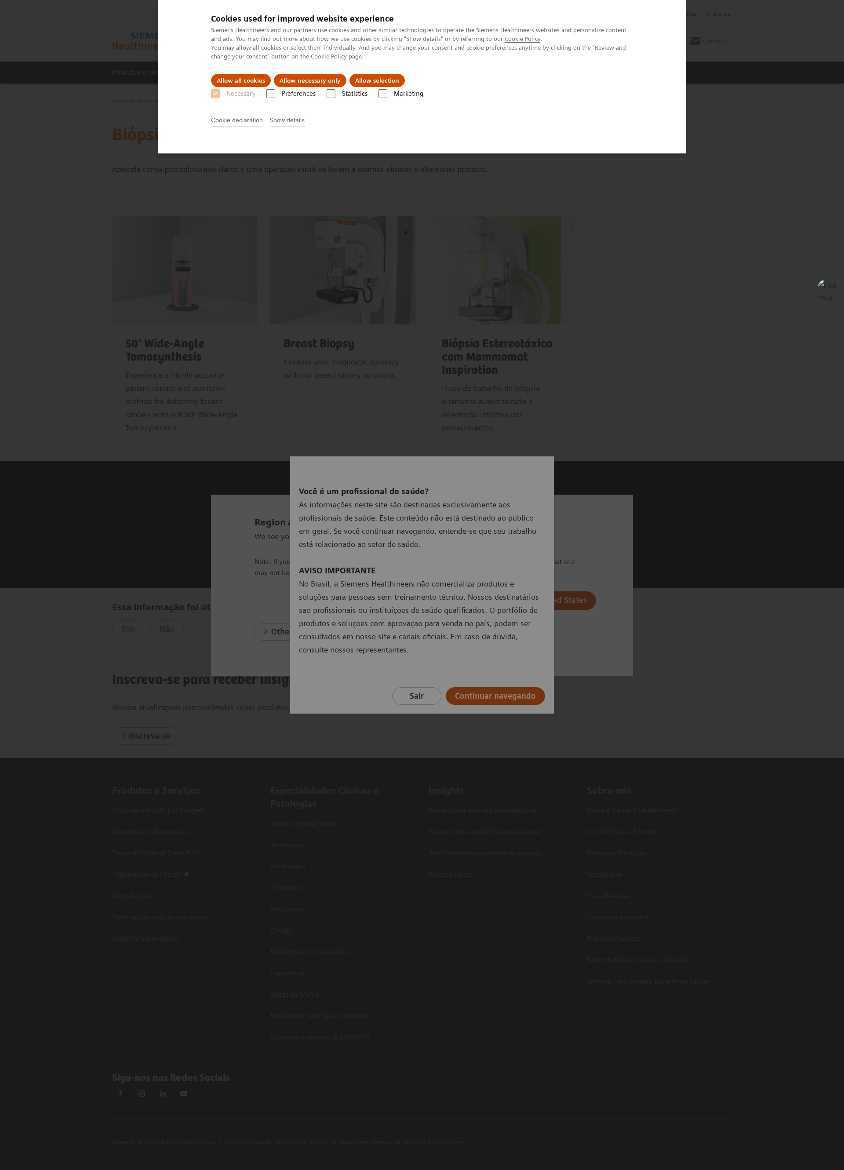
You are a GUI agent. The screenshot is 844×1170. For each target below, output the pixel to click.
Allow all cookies (241, 80)
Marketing (408, 94)
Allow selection (377, 80)
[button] (828, 290)
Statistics (354, 94)
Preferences (299, 94)
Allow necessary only (310, 80)
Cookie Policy (522, 38)
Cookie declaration (237, 120)
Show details (287, 120)
